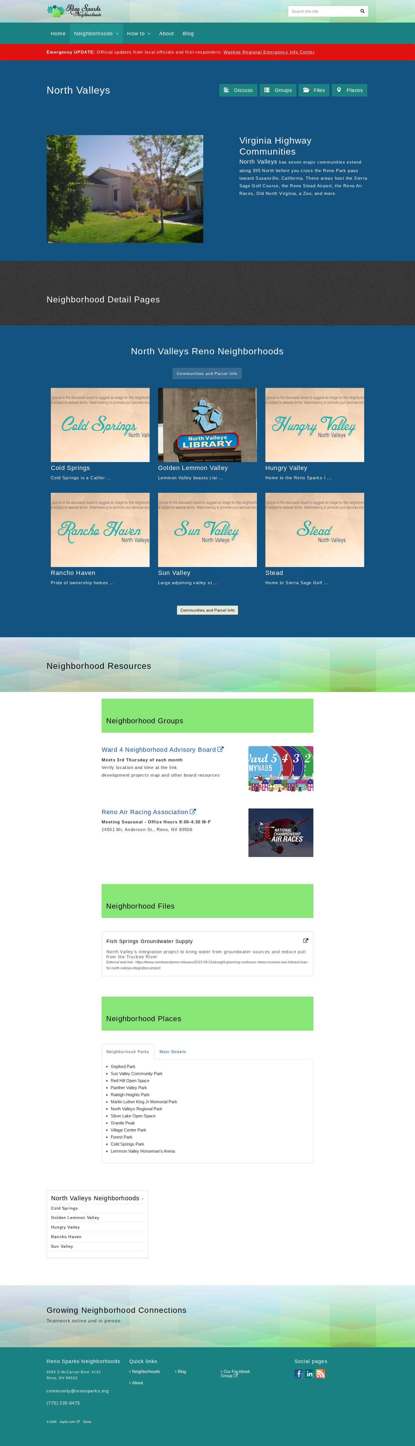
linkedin (309, 1373)
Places (355, 90)
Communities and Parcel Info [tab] (207, 373)
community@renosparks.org (78, 1390)
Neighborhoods (146, 1371)
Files (319, 90)
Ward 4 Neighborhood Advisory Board (159, 749)
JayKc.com (67, 1421)
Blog (182, 1371)
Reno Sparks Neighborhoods (105, 11)
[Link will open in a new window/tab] (280, 770)
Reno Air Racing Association (145, 812)
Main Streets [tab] (173, 1051)
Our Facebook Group (235, 1373)
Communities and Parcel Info (207, 610)
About (166, 33)
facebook (298, 1373)
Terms (87, 1421)
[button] (393, 1432)
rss (320, 1373)
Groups (283, 90)
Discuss (243, 90)
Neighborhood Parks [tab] (127, 1051)
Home (58, 33)
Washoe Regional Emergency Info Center (269, 52)
